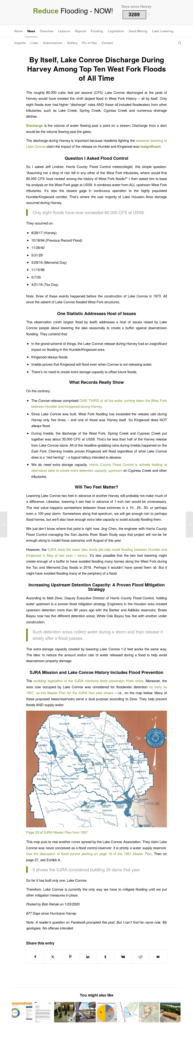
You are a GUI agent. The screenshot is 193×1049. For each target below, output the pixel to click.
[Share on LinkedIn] (88, 956)
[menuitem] (18, 31)
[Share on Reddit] (140, 956)
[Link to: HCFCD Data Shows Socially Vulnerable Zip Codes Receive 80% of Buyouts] (106, 1012)
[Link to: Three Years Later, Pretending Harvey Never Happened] (170, 1012)
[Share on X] (53, 956)
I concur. (81, 555)
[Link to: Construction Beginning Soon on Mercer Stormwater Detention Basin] (128, 1012)
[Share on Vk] (123, 956)
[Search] (178, 43)
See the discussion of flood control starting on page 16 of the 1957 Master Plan (89, 853)
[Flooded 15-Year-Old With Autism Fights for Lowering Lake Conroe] (3, 524)
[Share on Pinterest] (70, 956)
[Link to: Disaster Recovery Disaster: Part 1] (22, 1012)
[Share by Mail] (158, 956)
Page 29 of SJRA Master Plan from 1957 (57, 832)
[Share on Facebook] (35, 956)
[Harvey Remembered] (189, 524)
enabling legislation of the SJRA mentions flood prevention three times (88, 680)
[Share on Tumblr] (105, 956)
